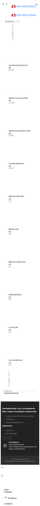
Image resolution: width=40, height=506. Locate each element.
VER (10, 68)
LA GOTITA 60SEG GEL (15, 360)
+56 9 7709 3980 (11, 433)
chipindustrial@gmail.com (14, 422)
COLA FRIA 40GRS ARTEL (16, 163)
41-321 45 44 (10, 419)
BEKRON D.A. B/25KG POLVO (17, 262)
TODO (6, 393)
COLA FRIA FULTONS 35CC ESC (18, 65)
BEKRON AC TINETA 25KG (16, 196)
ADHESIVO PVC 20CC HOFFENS (18, 98)
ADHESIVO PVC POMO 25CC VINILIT (20, 131)
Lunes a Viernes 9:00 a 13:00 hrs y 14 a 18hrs (20, 416)
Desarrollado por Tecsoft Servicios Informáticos (20, 461)
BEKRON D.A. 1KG (14, 229)
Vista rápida (18, 61)
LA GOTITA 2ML (13, 327)
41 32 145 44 (10, 430)
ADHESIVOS (14, 393)
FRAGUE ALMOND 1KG (15, 294)
